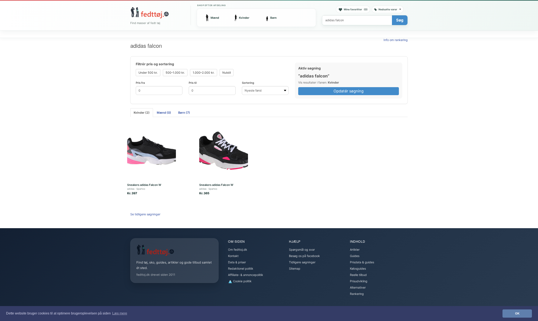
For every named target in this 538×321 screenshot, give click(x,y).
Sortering (248, 82)
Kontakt (233, 256)
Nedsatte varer (387, 9)
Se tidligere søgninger (145, 214)
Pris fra (140, 82)
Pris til (192, 82)
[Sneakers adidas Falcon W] (151, 150)
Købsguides (358, 268)
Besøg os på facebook (304, 256)
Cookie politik (242, 281)
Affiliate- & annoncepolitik (245, 275)
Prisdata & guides (362, 262)
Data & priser (237, 262)
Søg (399, 20)
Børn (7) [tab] (184, 112)
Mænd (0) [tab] (164, 112)
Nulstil (226, 72)
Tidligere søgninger (302, 262)
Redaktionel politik (240, 268)
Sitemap (294, 268)
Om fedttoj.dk (237, 249)
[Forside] (149, 13)
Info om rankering (396, 40)
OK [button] (517, 313)
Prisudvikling (358, 281)
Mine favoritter (356, 9)
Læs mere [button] (119, 313)
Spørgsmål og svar (302, 249)
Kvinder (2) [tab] (142, 112)
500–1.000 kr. (175, 72)
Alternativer (358, 287)
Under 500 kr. (148, 72)
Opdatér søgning (349, 91)
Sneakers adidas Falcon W (144, 184)
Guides (354, 256)
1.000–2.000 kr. (203, 72)
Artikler (355, 249)
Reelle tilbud (358, 275)
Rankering (357, 294)
